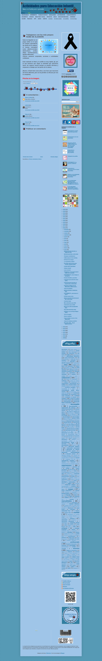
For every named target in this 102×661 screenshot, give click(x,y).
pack (78, 523)
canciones (72, 372)
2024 (64, 213)
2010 (64, 336)
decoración (67, 401)
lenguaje (68, 494)
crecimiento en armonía (71, 397)
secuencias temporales (72, 555)
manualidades (67, 501)
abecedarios (65, 349)
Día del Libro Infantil (69, 423)
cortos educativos (66, 395)
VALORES (24, 18)
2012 (64, 332)
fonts (75, 470)
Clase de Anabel (66, 584)
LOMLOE (67, 497)
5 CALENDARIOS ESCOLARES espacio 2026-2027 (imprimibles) (73, 187)
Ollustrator (48, 653)
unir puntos (73, 565)
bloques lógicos (69, 368)
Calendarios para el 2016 (69, 304)
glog (63, 473)
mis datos (50, 18)
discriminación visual (68, 442)
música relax (68, 512)
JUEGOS (39, 18)
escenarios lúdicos (65, 457)
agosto (66, 236)
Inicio (41, 156)
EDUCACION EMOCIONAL (63, 16)
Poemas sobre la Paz (68, 296)
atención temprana (66, 363)
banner (77, 366)
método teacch (67, 506)
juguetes (77, 490)
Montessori (71, 508)
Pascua (63, 526)
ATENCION (31, 16)
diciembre (66, 229)
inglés (70, 483)
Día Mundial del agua (68, 436)
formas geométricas (66, 472)
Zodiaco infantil (67, 268)
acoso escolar (74, 349)
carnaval (64, 374)
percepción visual (66, 530)
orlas (66, 523)
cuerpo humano (67, 399)
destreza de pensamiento (67, 409)
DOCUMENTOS (25, 16)
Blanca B (27, 114)
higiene (72, 479)
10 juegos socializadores (69, 256)
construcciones (73, 391)
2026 (64, 209)
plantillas (70, 532)
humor (75, 480)
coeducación (75, 379)
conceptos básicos (66, 386)
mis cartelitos (66, 18)
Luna (63, 499)
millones (74, 506)
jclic (63, 487)
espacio (72, 457)
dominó (74, 445)
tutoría (71, 563)
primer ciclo (71, 537)
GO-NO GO (69, 473)
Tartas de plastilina (68, 288)
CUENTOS (45, 18)
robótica (66, 553)
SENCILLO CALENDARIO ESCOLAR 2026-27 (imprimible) (73, 175)
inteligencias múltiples (70, 484)
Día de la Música (67, 418)
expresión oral (76, 466)
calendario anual (73, 370)
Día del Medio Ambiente (74, 424)
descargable (75, 404)
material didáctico (74, 504)
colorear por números (74, 380)
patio (69, 526)
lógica (70, 496)
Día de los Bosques (68, 419)
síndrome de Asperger (74, 558)
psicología (73, 545)
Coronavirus (74, 394)
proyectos (64, 545)
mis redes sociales (58, 18)
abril (65, 244)
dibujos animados (73, 438)
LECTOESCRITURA (61, 14)
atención (72, 361)
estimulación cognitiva (68, 460)
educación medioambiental (70, 452)
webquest (75, 568)
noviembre (66, 231)
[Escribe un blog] (32, 83)
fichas (68, 468)
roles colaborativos (74, 553)
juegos (71, 489)
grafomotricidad (65, 476)
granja (73, 476)
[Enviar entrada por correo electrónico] (33, 81)
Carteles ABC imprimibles (69, 266)
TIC (72, 562)
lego (63, 494)
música (77, 510)
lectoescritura (65, 493)
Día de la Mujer (76, 417)
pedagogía (65, 528)
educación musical (71, 453)
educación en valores (72, 449)
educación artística (73, 446)
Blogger (62, 653)
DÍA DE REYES (67, 422)
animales (64, 353)
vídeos (73, 566)
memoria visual (68, 505)
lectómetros (75, 493)
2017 (64, 225)
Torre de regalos (67, 314)
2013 (64, 330)
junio (65, 240)
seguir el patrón (65, 557)
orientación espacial (74, 522)
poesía (77, 533)
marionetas (74, 502)
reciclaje (74, 546)
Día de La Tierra (75, 418)
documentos (65, 445)
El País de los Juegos (69, 259)
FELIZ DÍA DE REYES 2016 (70, 309)
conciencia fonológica (70, 387)
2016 (64, 227)
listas (66, 496)
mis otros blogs (73, 18)
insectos (77, 483)
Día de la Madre (66, 417)
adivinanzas (71, 350)
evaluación (73, 461)
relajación (70, 551)
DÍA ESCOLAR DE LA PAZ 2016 (71, 254)
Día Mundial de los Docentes (73, 435)
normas (71, 517)
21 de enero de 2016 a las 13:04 (32, 101)
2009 (64, 337)
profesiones (64, 542)
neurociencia (70, 514)
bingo (73, 367)
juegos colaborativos (67, 490)
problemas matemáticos (72, 540)
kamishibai (67, 492)
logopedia (77, 496)
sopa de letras (67, 559)
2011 (64, 334)
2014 (64, 328)
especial (77, 457)
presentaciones (72, 536)
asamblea (64, 360)
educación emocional (73, 448)
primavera (64, 537)
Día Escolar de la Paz (71, 430)
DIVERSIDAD (72, 16)
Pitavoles (65, 586)
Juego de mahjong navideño (70, 321)
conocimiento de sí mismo (69, 388)
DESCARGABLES (25, 14)
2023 (64, 214)
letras (75, 494)
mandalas (72, 499)
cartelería (73, 374)
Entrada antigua (54, 156)
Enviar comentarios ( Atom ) (35, 159)
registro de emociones (72, 550)
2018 (64, 224)
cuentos (64, 398)
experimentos (67, 465)
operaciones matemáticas (68, 521)
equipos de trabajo (67, 456)
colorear (64, 380)
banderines (70, 366)
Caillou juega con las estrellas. (71, 257)
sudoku (73, 559)
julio (65, 238)
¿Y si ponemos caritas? (69, 261)
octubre (66, 233)
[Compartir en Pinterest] (37, 83)
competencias (74, 382)
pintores (63, 532)
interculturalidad (65, 486)
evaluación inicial (74, 463)
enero (65, 249)
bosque (76, 368)
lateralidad (74, 492)
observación (65, 519)
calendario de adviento (67, 371)
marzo (65, 245)
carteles (64, 376)
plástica (77, 532)
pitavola (27, 105)
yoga (63, 569)
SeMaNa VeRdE (75, 557)
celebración (66, 378)
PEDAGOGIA (29, 18)
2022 (64, 216)
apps (68, 354)
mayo (65, 242)
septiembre (66, 234)
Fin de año (72, 469)
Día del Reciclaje (71, 427)
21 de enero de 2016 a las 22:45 (32, 110)
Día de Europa (70, 413)
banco (63, 366)
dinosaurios (65, 439)
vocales (63, 568)
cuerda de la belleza (74, 398)
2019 (64, 222)
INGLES (55, 16)
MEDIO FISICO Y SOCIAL (40, 16)
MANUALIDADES (52, 14)
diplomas (74, 439)
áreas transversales (70, 357)
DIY (73, 443)
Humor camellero (68, 316)
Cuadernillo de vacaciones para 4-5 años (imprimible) (73, 169)
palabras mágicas (67, 525)
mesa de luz (76, 505)
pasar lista (75, 525)
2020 (64, 220)
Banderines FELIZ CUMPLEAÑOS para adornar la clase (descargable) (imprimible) (72, 145)
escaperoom (75, 456)
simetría (66, 558)
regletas (63, 551)
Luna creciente (67, 270)
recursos (28, 83)
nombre (64, 517)
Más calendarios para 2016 (70, 302)
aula (66, 364)
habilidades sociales (73, 477)
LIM (62, 496)
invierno (73, 486)
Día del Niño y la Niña (69, 426)
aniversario (72, 353)
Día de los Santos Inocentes (73, 420)
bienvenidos (67, 367)
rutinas (63, 554)
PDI (74, 526)
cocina (68, 379)
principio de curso (74, 539)
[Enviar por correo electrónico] (31, 83)
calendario (64, 370)
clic (63, 379)
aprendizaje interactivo (73, 356)
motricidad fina (66, 510)
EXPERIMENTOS (33, 14)
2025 (64, 211)
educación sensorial (66, 455)
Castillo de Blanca (67, 581)
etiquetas (64, 461)
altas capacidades (73, 352)
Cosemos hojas (67, 301)
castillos (70, 376)
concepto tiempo (73, 384)
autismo (75, 364)
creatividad (76, 395)
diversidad (64, 443)
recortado (64, 548)
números (72, 518)
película (74, 529)
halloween (65, 479)
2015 (64, 326)
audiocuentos (76, 363)
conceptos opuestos (75, 386)
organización (64, 522)
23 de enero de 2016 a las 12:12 (32, 117)
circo (76, 377)
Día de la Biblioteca (72, 414)
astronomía (64, 361)
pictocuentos (74, 530)
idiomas (63, 483)
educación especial (71, 450)
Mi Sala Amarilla (66, 582)
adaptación (64, 350)
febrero (66, 247)
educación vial (76, 455)
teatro (70, 561)
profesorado (74, 542)
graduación (76, 473)
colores (66, 382)
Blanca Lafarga (28, 97)
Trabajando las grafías (73, 156)
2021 (64, 218)
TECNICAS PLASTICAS (42, 14)
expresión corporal (66, 466)
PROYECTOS (49, 16)
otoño (72, 524)
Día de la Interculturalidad (74, 415)
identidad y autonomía (69, 482)
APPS (35, 18)
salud (68, 554)
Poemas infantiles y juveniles (70, 277)
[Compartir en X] (34, 83)
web (69, 568)
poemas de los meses (69, 533)
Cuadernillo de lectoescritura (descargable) (71, 151)
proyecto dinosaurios (72, 544)
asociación (73, 360)
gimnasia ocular (75, 472)
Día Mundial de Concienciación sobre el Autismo (70, 434)
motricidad (73, 509)
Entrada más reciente (27, 156)
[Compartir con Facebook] (35, 83)
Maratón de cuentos (66, 502)
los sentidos (74, 497)
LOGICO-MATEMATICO (71, 14)
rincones (77, 551)
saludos (74, 554)
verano (64, 566)
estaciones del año (71, 459)
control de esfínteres (66, 393)
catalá (76, 376)
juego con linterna (69, 487)
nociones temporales (73, 515)
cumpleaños (76, 399)
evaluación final (65, 463)
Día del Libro (76, 422)
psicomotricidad (65, 546)
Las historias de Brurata (68, 588)
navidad (76, 512)
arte (78, 357)
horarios (69, 480)
